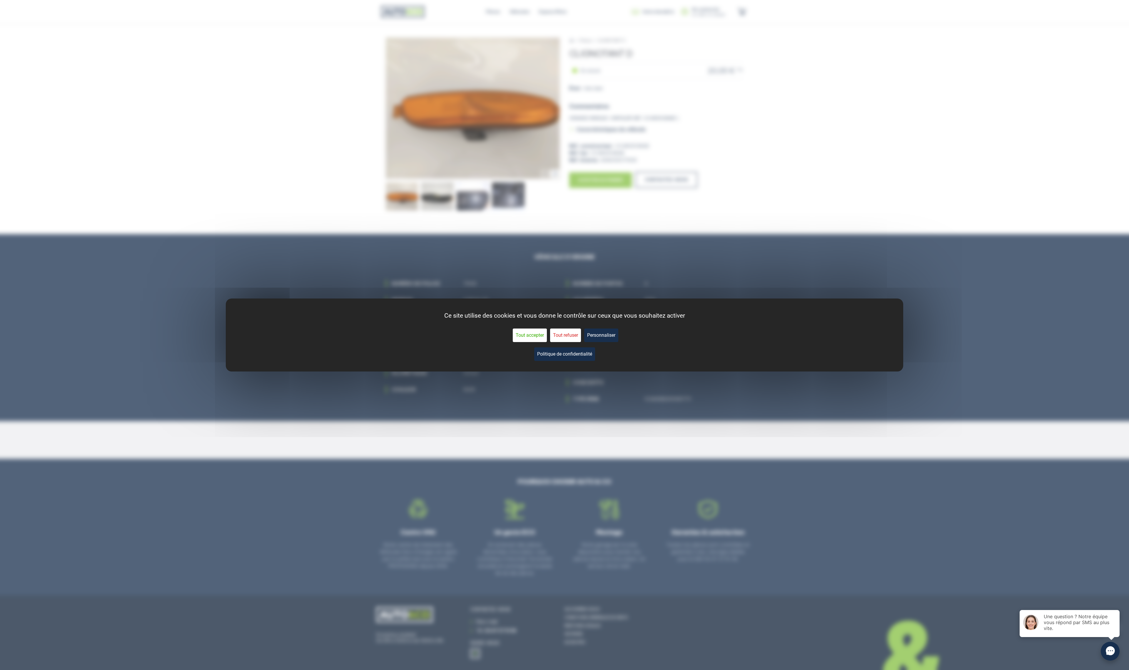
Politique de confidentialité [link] (564, 354)
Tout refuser (565, 335)
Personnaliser (601, 335)
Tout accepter (530, 335)
